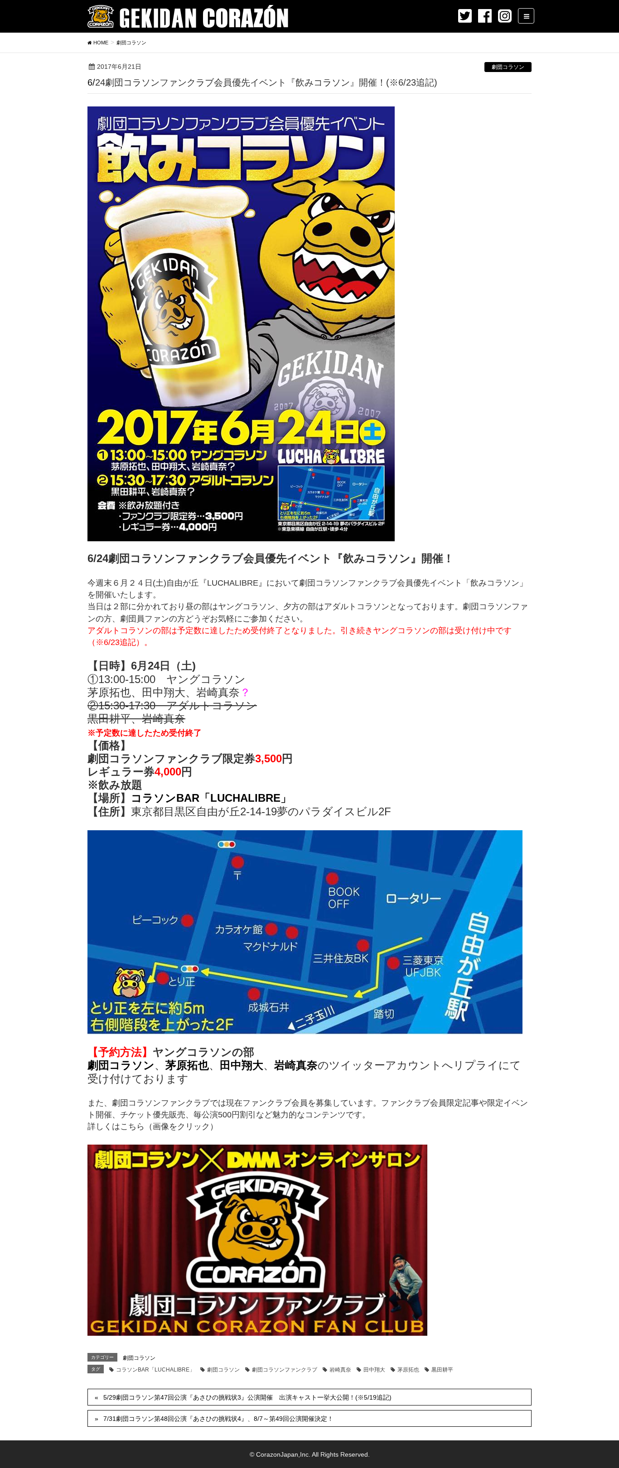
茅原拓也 (408, 1370)
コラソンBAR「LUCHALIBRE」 (211, 798)
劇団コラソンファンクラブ (284, 1370)
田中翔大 (374, 1370)
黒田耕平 (442, 1370)
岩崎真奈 (340, 1370)
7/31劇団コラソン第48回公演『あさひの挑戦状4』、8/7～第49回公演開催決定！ (218, 1418)
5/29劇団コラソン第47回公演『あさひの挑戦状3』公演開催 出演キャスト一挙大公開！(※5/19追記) (247, 1397)
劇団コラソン (508, 67)
